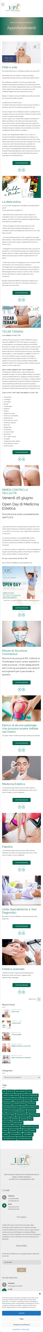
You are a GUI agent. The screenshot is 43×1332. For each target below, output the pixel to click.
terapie (5, 1134)
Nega (21, 1319)
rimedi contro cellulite (30, 1126)
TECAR (26, 1130)
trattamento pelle (9, 1138)
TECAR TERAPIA (12, 331)
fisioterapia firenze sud (11, 1107)
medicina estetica (23, 1115)
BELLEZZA (10, 1091)
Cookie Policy (16, 1329)
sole (20, 1130)
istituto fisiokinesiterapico (16, 1111)
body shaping (20, 1091)
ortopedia (14, 1119)
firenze (34, 1099)
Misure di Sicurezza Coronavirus (14, 652)
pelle (30, 1119)
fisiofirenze (7, 1103)
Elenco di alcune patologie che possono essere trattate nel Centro (20, 728)
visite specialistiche (24, 1138)
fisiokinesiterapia (19, 1103)
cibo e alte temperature (30, 1095)
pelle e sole (7, 1123)
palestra (24, 1119)
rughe (5, 1130)
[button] (40, 1294)
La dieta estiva (11, 201)
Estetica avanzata (13, 969)
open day (6, 1119)
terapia (32, 1130)
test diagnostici (15, 1134)
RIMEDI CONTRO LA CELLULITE (15, 491)
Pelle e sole (9, 67)
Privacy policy (26, 1329)
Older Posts (32, 999)
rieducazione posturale (11, 1126)
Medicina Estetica (13, 784)
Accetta (21, 1313)
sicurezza (13, 1130)
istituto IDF (31, 1111)
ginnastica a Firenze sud (29, 1107)
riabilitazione (17, 1123)
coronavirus (7, 1099)
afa (4, 1091)
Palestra (7, 846)
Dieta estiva (18, 1099)
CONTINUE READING (21, 163)
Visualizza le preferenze (21, 1325)
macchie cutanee (9, 1115)
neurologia (35, 1115)
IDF (4, 1111)
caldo (29, 1091)
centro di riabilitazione (11, 1095)
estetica (27, 1099)
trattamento (28, 1134)
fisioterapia (31, 1103)
